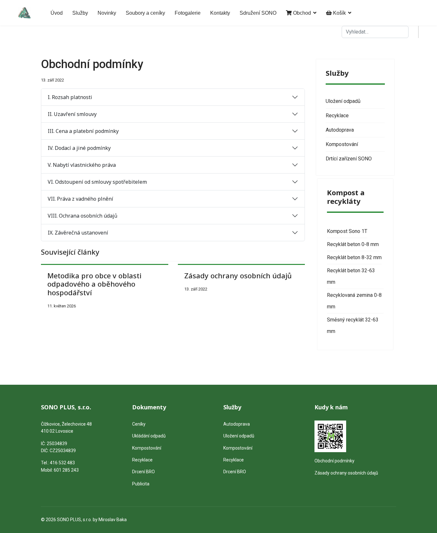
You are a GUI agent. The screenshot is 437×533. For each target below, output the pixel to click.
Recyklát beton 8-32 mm (354, 257)
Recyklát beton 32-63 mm (351, 276)
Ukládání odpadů (149, 435)
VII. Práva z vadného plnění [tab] (80, 198)
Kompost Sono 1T (347, 231)
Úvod (57, 13)
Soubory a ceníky (145, 13)
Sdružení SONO (258, 13)
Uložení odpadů (343, 101)
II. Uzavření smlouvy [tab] (72, 114)
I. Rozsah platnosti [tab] (70, 97)
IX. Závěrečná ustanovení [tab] (78, 232)
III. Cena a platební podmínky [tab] (83, 131)
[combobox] (375, 32)
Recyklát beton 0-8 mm (353, 244)
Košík (339, 13)
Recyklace (337, 115)
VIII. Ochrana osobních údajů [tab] (82, 215)
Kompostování (342, 144)
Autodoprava (340, 130)
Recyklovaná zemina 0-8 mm (354, 301)
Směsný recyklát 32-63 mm (352, 325)
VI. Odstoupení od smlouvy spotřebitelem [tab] (97, 181)
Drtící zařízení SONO (349, 159)
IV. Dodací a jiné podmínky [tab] (79, 147)
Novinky (107, 13)
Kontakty (220, 13)
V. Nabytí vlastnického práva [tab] (82, 164)
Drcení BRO (143, 471)
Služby (80, 13)
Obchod (301, 13)
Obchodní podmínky (334, 460)
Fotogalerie (188, 13)
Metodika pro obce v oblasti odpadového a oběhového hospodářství (94, 284)
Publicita (140, 483)
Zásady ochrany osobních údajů (238, 275)
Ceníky (139, 424)
